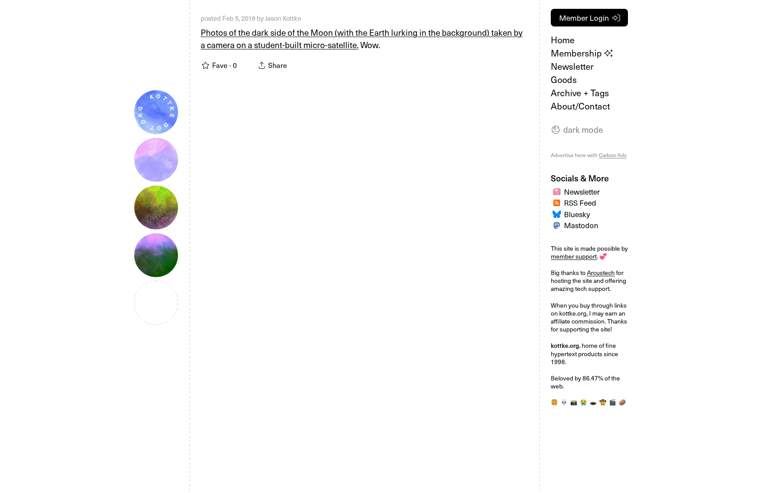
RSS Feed (580, 202)
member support (574, 256)
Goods (564, 79)
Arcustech (601, 272)
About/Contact (580, 106)
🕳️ (593, 402)
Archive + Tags (580, 92)
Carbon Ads (613, 155)
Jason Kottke (283, 18)
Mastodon (581, 225)
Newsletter (572, 66)
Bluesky (577, 214)
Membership (577, 53)
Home (563, 39)
